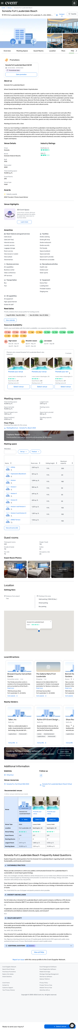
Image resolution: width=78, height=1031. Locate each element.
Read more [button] (10, 688)
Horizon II (14, 493)
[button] (23, 33)
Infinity (13, 467)
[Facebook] (41, 775)
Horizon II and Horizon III (18, 513)
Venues (10, 7)
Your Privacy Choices (8, 990)
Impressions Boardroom (18, 474)
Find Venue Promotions (9, 971)
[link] (19, 712)
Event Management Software (48, 966)
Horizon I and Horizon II (18, 506)
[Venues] (74, 3)
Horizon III (14, 500)
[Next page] (69, 373)
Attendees (7, 449)
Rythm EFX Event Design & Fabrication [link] (48, 719)
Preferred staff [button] (22, 734)
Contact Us (5, 985)
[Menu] (2, 3)
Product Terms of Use (46, 985)
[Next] (76, 50)
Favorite (73, 14)
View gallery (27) (70, 44)
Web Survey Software (46, 976)
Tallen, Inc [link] (12, 719)
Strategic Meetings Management (49, 974)
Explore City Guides (8, 974)
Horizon (13, 480)
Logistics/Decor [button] (12, 734)
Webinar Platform (45, 979)
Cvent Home (6, 982)
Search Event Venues (8, 969)
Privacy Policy (44, 982)
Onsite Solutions (7, 976)
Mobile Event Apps (45, 971)
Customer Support (7, 987)
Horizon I (13, 487)
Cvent (3, 7)
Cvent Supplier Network (9, 966)
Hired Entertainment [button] (49, 734)
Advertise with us (45, 990)
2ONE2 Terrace (15, 520)
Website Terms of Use (46, 987)
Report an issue (18, 960)
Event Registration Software (48, 969)
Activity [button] (39, 734)
